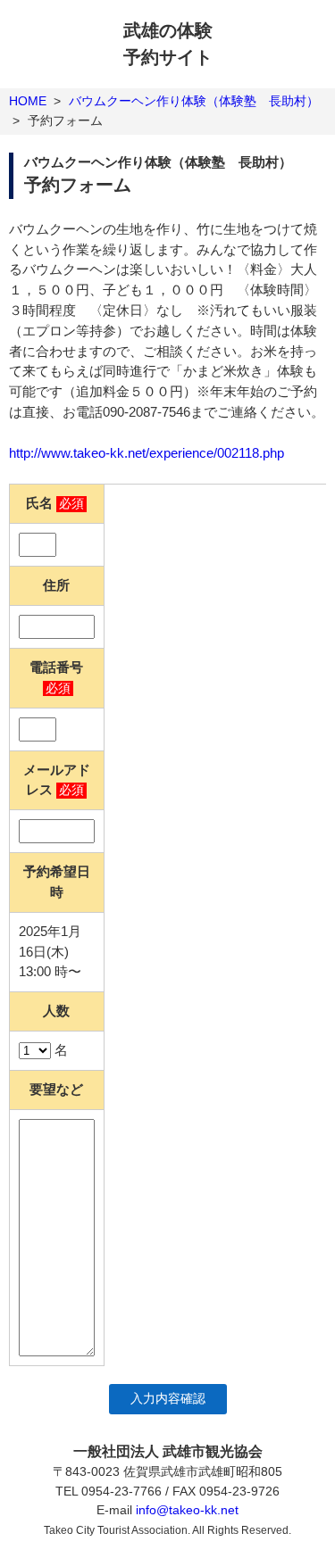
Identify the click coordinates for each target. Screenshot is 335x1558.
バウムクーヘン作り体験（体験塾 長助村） (194, 101)
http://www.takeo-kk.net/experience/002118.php (146, 452)
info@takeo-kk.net (187, 1510)
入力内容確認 (167, 1398)
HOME (27, 101)
